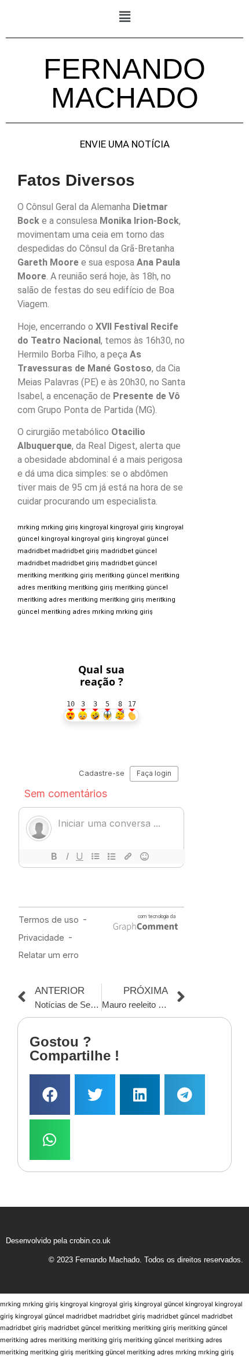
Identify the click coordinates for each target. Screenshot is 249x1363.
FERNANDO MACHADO (124, 83)
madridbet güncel (129, 551)
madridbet (33, 551)
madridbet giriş (75, 551)
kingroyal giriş (131, 527)
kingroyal (94, 527)
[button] (124, 16)
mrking (28, 527)
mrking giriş (59, 527)
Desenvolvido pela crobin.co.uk (58, 1240)
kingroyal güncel (142, 539)
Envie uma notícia (125, 144)
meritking (32, 575)
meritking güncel (121, 575)
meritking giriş (71, 575)
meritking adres (42, 599)
